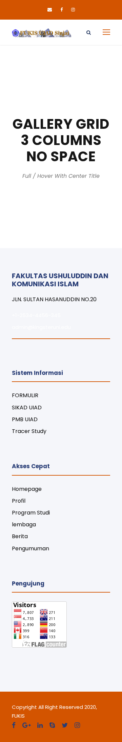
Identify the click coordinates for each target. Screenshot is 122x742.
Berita (20, 536)
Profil (18, 501)
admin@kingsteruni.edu (41, 327)
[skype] (52, 725)
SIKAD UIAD (27, 407)
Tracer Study (29, 431)
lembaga (24, 524)
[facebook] (61, 9)
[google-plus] (26, 725)
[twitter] (65, 725)
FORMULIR (25, 395)
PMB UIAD (25, 419)
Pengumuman (30, 548)
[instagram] (73, 9)
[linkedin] (40, 725)
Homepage (27, 489)
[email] (49, 9)
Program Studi (31, 513)
